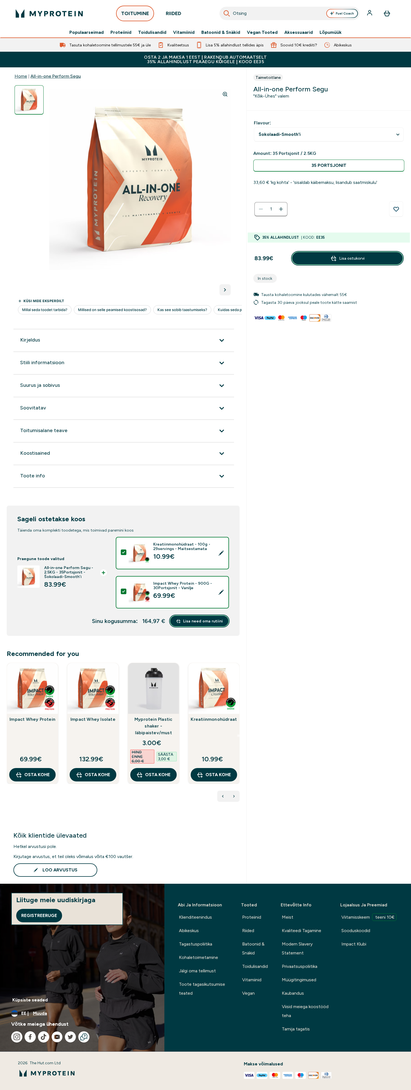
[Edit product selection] (221, 553)
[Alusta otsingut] (227, 13)
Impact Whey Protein (32, 719)
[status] (271, 209)
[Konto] (370, 13)
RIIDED (173, 13)
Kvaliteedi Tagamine (301, 930)
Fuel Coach (345, 13)
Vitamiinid (184, 32)
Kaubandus (293, 993)
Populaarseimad (86, 32)
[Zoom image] (225, 94)
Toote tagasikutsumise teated (202, 989)
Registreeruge (39, 915)
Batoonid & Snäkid (220, 32)
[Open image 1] (29, 100)
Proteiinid (120, 32)
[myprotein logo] (49, 13)
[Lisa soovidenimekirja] (396, 209)
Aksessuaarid (298, 32)
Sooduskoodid (355, 930)
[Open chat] (83, 1036)
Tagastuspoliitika (195, 944)
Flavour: (262, 122)
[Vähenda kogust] (261, 209)
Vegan (248, 993)
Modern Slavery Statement (297, 948)
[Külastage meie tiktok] (43, 1036)
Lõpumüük (331, 32)
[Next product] (234, 796)
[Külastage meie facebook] (30, 1036)
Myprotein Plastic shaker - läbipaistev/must (153, 726)
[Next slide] (238, 735)
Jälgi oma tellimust (197, 970)
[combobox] (289, 13)
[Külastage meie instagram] (16, 1036)
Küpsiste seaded (30, 999)
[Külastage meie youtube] (57, 1036)
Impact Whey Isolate (92, 719)
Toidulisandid (152, 32)
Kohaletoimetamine (198, 957)
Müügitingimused (299, 979)
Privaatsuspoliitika (299, 966)
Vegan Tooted (262, 32)
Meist (287, 917)
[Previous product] (222, 796)
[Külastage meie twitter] (70, 1036)
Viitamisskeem (368, 917)
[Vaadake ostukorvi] (387, 13)
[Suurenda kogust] (281, 209)
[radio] (328, 166)
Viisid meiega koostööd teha (305, 1011)
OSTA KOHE (37, 774)
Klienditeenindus (195, 917)
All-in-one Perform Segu (55, 76)
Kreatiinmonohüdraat (214, 719)
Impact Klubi (353, 944)
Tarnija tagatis (296, 1029)
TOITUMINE (135, 13)
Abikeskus (189, 930)
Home (21, 76)
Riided (248, 930)
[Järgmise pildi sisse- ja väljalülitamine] (225, 289)
